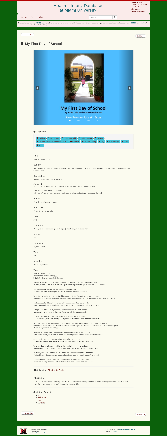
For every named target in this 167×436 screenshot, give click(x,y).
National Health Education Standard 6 (53, 142)
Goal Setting (54, 138)
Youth (33, 17)
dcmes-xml (42, 398)
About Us (135, 7)
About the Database (139, 4)
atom (40, 395)
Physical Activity (90, 142)
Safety (126, 142)
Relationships (114, 142)
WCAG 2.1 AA (40, 23)
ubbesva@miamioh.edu (38, 433)
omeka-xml (42, 402)
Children (24, 17)
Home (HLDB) (136, 2)
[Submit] (114, 17)
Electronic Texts (56, 370)
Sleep (41, 145)
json (39, 400)
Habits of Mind (86, 138)
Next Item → (141, 36)
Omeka (115, 431)
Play (102, 142)
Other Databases (138, 11)
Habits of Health (70, 138)
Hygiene (100, 138)
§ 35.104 (142, 23)
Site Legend (136, 9)
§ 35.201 (134, 23)
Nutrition (75, 142)
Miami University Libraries (127, 429)
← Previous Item (27, 35)
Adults (41, 17)
